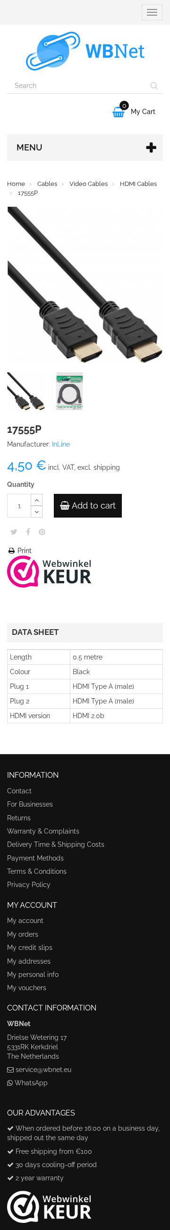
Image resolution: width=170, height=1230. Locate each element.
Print (24, 550)
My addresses (29, 961)
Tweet (14, 532)
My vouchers (26, 988)
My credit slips (29, 947)
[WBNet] (85, 51)
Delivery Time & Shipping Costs (55, 844)
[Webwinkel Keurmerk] (49, 571)
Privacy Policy (29, 884)
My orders (22, 934)
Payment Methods (35, 858)
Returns (19, 818)
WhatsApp (31, 1083)
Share (28, 532)
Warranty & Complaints (43, 831)
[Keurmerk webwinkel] (49, 1203)
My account (25, 920)
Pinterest (42, 532)
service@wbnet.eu (43, 1069)
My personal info (33, 974)
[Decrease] (36, 512)
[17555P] (28, 393)
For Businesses (30, 804)
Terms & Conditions (37, 871)
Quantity (20, 484)
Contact (19, 791)
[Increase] (36, 500)
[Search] (154, 86)
